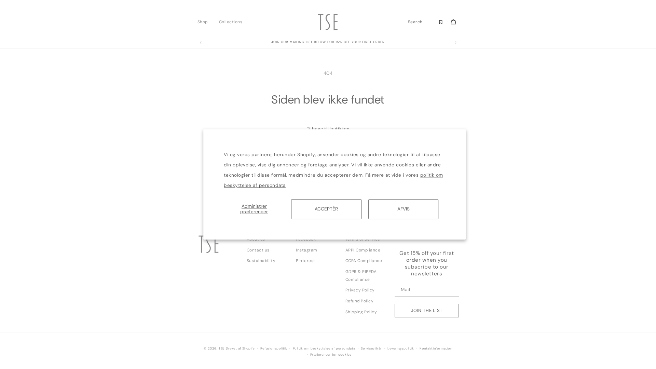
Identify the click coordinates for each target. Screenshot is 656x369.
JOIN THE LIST (426, 310)
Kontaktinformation (436, 348)
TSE (221, 348)
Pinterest (305, 260)
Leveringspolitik (400, 348)
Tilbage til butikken (328, 129)
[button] (204, 22)
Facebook (306, 239)
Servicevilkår (371, 348)
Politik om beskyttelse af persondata (324, 348)
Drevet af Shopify (240, 348)
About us (256, 239)
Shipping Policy (361, 312)
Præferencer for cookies (331, 355)
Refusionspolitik (273, 348)
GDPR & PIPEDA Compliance (361, 275)
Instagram (306, 250)
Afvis (403, 209)
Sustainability (261, 260)
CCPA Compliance (363, 260)
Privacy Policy (360, 290)
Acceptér (326, 209)
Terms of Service (362, 239)
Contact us (258, 250)
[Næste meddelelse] (455, 42)
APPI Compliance (363, 250)
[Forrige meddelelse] (200, 42)
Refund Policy (359, 301)
